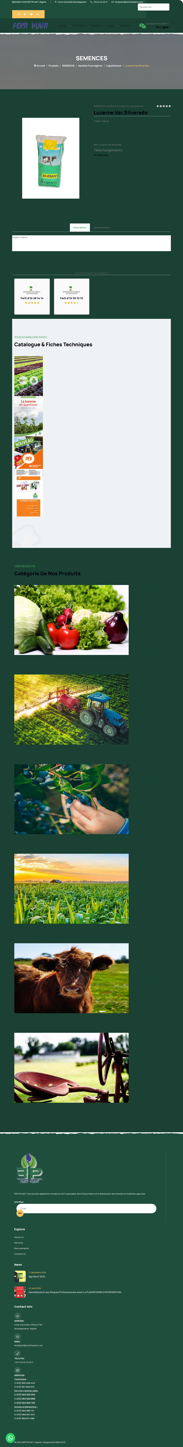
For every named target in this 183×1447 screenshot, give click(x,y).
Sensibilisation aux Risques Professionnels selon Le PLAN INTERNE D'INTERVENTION (75, 1292)
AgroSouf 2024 (37, 1276)
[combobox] (153, 7)
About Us (19, 1237)
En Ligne (162, 27)
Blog (111, 25)
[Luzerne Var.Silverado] (50, 157)
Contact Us (20, 1253)
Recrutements (21, 1248)
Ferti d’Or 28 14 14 (32, 298)
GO (20, 1213)
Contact (125, 25)
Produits (96, 25)
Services (18, 1242)
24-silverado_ (101, 154)
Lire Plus (18, 1201)
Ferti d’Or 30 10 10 (71, 298)
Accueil (62, 25)
